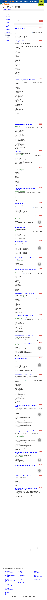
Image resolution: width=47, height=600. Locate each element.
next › (39, 547)
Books (20, 579)
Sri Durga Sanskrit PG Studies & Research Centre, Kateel (26, 453)
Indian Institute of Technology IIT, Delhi (24, 124)
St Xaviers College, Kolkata (21, 358)
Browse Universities (21, 582)
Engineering (26, 1)
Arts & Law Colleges (9, 589)
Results (41, 1)
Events (35, 1)
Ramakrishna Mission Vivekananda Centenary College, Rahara (25, 258)
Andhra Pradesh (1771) (7, 27)
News (20, 574)
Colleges (16, 1)
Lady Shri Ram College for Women (23, 475)
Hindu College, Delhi (19, 203)
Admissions (41, 4)
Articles (20, 571)
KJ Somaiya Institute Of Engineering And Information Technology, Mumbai (24, 431)
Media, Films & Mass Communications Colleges (9, 587)
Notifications (22, 575)
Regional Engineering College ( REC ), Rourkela (25, 465)
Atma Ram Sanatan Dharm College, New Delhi (25, 269)
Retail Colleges (8, 593)
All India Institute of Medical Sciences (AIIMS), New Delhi (25, 216)
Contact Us (36, 575)
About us (35, 571)
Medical (31, 1)
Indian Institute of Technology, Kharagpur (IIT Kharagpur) (25, 189)
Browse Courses (20, 581)
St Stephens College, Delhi (21, 241)
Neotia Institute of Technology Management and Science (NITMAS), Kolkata (26, 489)
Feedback (36, 574)
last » (29, 549)
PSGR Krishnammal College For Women (24, 315)
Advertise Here (37, 579)
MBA (21, 1)
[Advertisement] (8, 59)
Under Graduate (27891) (7, 40)
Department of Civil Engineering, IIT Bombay (25, 79)
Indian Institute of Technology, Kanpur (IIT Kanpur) (26, 168)
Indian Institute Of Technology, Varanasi (24, 374)
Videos (20, 577)
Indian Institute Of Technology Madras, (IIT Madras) (24, 41)
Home (5, 9)
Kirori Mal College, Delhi (20, 28)
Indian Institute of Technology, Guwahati (24, 335)
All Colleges (7, 594)
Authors (35, 577)
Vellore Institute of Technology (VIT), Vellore (25, 343)
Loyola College (18, 151)
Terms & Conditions (38, 576)
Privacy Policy (36, 572)
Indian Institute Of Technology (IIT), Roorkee (25, 293)
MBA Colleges (8, 571)
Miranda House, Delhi (20, 227)
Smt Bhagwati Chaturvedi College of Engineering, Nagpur (26, 406)
